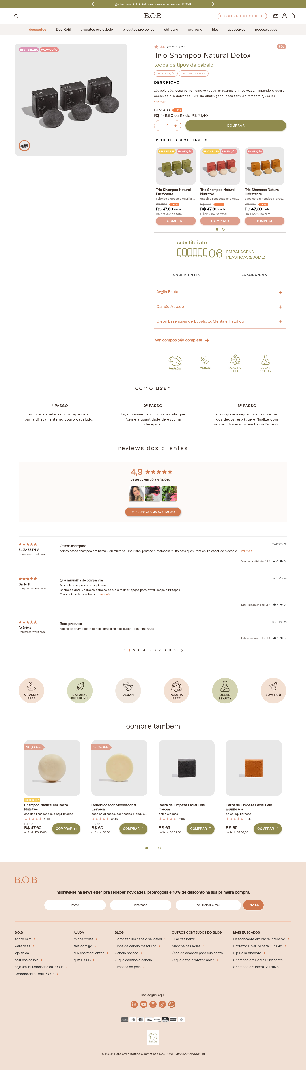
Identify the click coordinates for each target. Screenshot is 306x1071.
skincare (171, 29)
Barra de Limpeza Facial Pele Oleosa (182, 807)
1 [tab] (217, 229)
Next (213, 4)
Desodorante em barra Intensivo (259, 939)
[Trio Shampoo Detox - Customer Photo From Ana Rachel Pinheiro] (153, 492)
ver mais (160, 101)
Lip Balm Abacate (247, 953)
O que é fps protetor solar (193, 960)
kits (215, 29)
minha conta (83, 939)
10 (176, 650)
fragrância (254, 275)
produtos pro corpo (138, 29)
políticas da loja (26, 960)
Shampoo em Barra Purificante (258, 960)
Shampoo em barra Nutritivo (256, 967)
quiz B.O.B (82, 960)
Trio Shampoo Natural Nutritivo (217, 192)
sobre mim (23, 939)
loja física (22, 953)
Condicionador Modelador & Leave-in (113, 807)
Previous (93, 4)
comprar (236, 125)
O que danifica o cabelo (133, 960)
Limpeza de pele (128, 967)
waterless (22, 946)
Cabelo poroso (126, 953)
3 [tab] (159, 848)
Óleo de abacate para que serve (197, 953)
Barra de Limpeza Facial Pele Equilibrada (249, 807)
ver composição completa (178, 340)
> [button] (182, 650)
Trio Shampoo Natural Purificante (173, 192)
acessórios (236, 29)
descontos (37, 29)
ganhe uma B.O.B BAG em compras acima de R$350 (153, 4)
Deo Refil (63, 29)
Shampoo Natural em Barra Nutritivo (46, 807)
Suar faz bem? (183, 939)
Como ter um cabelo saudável (138, 939)
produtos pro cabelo (96, 29)
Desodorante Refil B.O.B (34, 974)
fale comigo (83, 946)
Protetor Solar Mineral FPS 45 (257, 946)
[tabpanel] (176, 187)
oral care (195, 29)
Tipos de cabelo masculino (135, 946)
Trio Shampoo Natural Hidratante (262, 192)
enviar (253, 905)
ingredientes (186, 275)
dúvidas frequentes (89, 953)
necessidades (266, 29)
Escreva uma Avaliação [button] (155, 511)
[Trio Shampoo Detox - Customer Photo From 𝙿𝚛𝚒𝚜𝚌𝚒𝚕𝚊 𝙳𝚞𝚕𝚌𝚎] (136, 492)
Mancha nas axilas (186, 946)
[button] (275, 561)
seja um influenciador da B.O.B (39, 967)
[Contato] (275, 16)
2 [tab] (223, 229)
